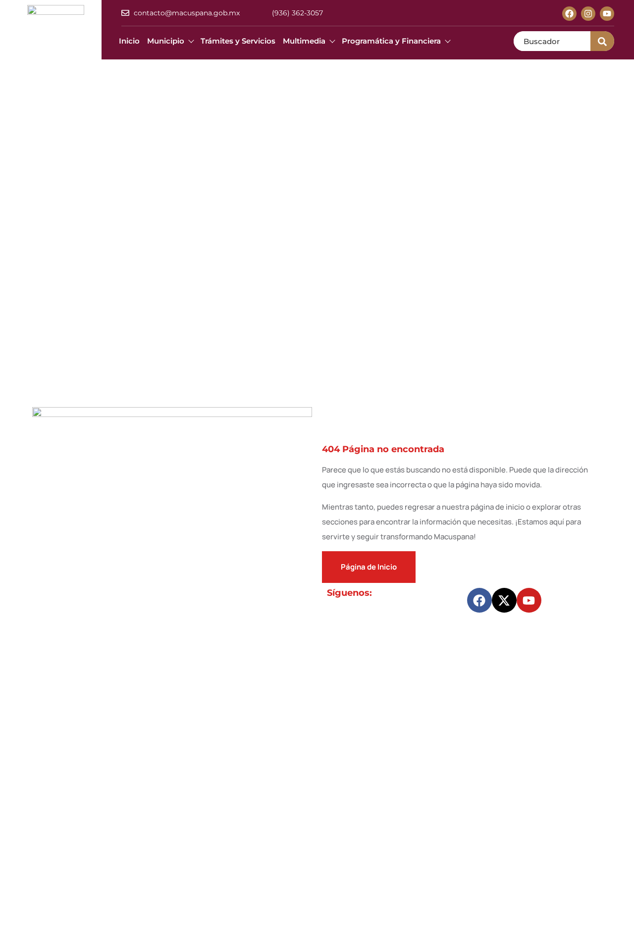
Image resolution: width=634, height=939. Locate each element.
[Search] (602, 41)
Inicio (129, 41)
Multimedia (304, 41)
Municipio (165, 41)
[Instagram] (588, 13)
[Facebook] (569, 13)
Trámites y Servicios (238, 41)
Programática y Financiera (391, 41)
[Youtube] (607, 13)
